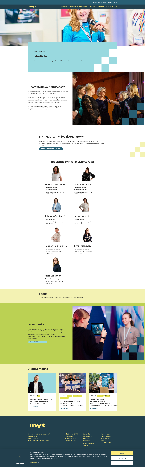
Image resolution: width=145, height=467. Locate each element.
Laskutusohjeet (70, 438)
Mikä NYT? (111, 6)
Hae (110, 2)
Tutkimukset (105, 436)
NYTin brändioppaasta (77, 297)
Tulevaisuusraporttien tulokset (51, 148)
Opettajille (63, 6)
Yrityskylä (73, 6)
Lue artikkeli (35, 406)
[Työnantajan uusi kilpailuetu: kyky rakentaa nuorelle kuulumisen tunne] (42, 383)
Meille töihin (105, 438)
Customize (121, 458)
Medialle (86, 440)
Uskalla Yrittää (106, 442)
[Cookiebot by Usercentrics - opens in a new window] (20, 464)
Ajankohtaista (101, 6)
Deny (122, 463)
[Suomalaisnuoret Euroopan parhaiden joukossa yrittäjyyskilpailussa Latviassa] (72, 383)
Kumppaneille (81, 6)
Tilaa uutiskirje (70, 440)
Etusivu (36, 51)
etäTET (103, 440)
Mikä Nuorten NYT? (71, 434)
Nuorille (91, 6)
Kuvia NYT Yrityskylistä (37, 342)
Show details (33, 462)
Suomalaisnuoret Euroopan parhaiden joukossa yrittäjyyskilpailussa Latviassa (71, 403)
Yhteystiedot (96, 2)
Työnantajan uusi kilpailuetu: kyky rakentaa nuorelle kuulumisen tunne (41, 401)
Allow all (122, 453)
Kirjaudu (103, 2)
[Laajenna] (86, 6)
